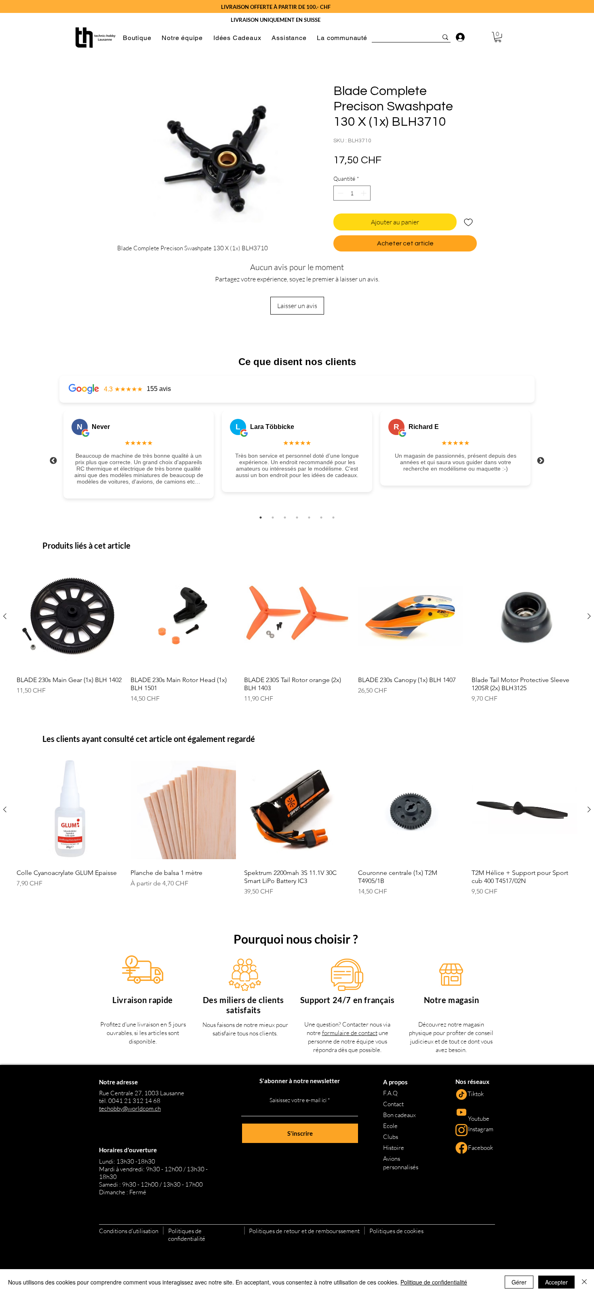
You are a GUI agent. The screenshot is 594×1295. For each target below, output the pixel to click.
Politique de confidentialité (433, 1282)
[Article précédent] (5, 616)
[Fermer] (584, 1282)
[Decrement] (340, 193)
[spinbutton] (352, 193)
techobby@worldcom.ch (130, 1108)
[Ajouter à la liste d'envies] (468, 221)
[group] (297, 633)
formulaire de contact (349, 1033)
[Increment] (364, 193)
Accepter (556, 1282)
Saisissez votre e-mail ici (298, 1100)
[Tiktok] (461, 1094)
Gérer (519, 1282)
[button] (137, 38)
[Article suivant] (589, 616)
